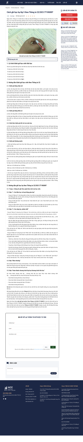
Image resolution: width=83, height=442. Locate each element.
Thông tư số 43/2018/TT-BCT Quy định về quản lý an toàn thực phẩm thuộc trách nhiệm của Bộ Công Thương (69, 32)
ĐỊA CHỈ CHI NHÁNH (44, 393)
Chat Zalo (75, 23)
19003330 (69, 15)
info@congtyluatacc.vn (31, 399)
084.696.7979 (69, 19)
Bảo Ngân (12, 16)
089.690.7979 (30, 401)
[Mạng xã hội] (3, 399)
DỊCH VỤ (42, 2)
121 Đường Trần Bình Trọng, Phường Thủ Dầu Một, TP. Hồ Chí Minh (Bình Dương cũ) (70, 396)
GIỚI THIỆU (20, 2)
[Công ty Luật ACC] (7, 3)
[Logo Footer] (9, 388)
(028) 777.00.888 (33, 396)
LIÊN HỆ (65, 2)
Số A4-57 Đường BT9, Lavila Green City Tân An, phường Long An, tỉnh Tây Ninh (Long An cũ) (70, 410)
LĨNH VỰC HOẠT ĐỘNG (31, 2)
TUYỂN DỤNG (51, 2)
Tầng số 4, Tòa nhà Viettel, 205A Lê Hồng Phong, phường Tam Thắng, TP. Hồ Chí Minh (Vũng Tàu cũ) (70, 414)
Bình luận (53, 373)
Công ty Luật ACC (31, 394)
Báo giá (66, 23)
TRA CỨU (58, 2)
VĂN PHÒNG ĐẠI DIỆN (66, 392)
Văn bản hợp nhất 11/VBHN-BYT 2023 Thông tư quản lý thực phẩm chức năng (69, 46)
